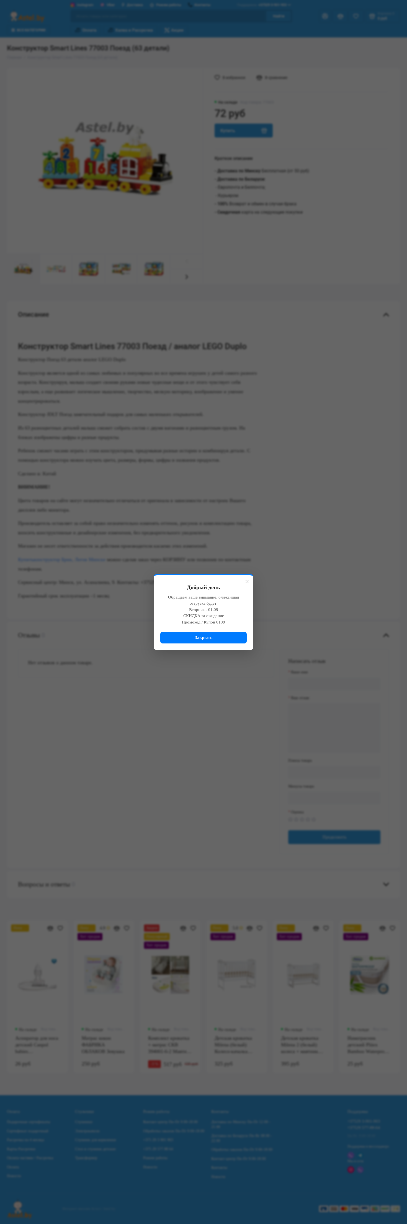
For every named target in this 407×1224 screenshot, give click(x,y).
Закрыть (203, 637)
